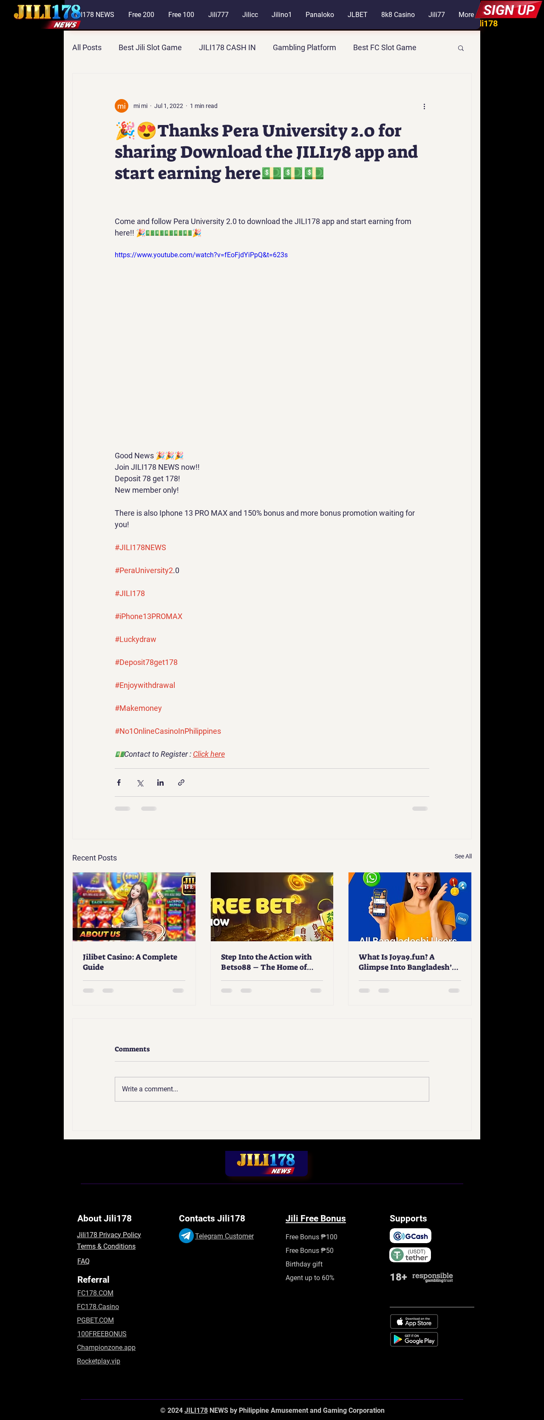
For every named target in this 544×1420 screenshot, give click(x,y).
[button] (461, 47)
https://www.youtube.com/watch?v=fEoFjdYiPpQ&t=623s (201, 255)
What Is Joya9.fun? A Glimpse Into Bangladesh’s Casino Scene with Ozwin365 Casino (407, 962)
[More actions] (424, 106)
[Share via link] (181, 782)
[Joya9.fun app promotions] (409, 906)
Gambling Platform (304, 47)
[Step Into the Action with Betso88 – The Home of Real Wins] (272, 906)
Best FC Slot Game (384, 47)
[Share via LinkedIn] (160, 782)
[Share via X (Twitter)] (140, 782)
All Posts (87, 47)
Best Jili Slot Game (150, 47)
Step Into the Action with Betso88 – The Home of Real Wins (266, 962)
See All (463, 856)
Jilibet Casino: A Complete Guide (130, 962)
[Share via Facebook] (119, 782)
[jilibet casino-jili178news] (134, 906)
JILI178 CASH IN (227, 47)
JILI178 (196, 1410)
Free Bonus (302, 1251)
